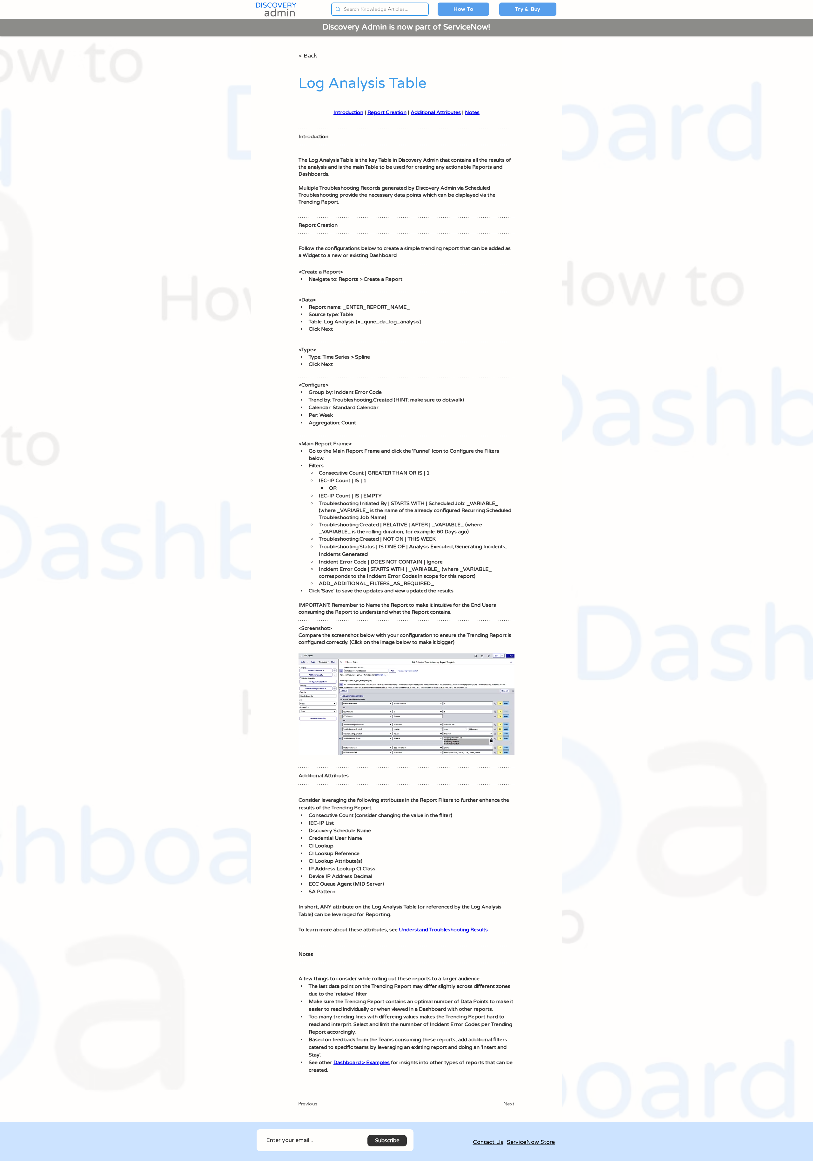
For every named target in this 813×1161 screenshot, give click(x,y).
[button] (463, 9)
